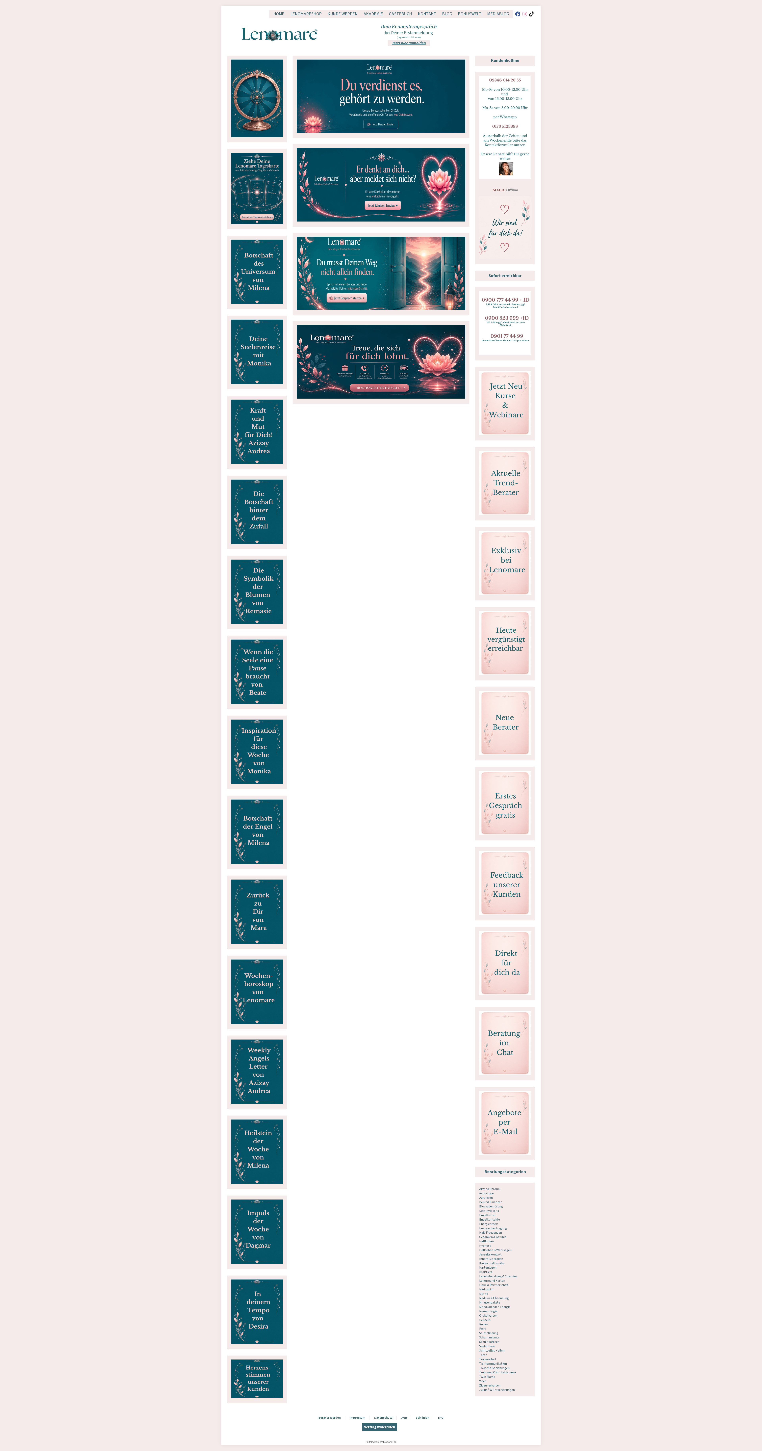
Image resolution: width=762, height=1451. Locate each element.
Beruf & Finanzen (490, 1202)
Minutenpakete (489, 1302)
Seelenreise (487, 1346)
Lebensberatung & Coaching (498, 1276)
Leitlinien (422, 1417)
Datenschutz (383, 1417)
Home (278, 14)
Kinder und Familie (491, 1263)
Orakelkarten (488, 1315)
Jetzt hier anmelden (409, 43)
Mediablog (498, 14)
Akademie (373, 14)
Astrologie (486, 1193)
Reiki (482, 1329)
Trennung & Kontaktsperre (497, 1372)
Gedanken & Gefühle (492, 1237)
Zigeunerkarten (489, 1385)
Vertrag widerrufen (379, 1427)
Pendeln (485, 1320)
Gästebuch (400, 14)
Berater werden (329, 1417)
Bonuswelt (469, 14)
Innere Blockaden (491, 1259)
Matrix (483, 1294)
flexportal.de (389, 1442)
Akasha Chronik (489, 1189)
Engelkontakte (489, 1219)
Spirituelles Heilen (491, 1350)
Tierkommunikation (493, 1363)
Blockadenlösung (491, 1206)
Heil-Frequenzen (490, 1232)
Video (483, 1381)
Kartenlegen (487, 1267)
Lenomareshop (306, 14)
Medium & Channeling (494, 1298)
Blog (447, 14)
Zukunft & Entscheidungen (497, 1390)
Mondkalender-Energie (494, 1307)
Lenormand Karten (492, 1281)
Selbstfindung (488, 1333)
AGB (404, 1417)
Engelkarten (487, 1215)
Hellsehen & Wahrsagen (495, 1250)
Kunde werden (343, 14)
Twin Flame (487, 1377)
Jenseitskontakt (490, 1254)
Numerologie (488, 1311)
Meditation (486, 1289)
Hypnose (485, 1246)
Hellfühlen (486, 1241)
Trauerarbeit (487, 1359)
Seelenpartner (489, 1342)
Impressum (357, 1417)
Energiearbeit (488, 1224)
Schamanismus (489, 1337)
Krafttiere (486, 1272)
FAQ (441, 1417)
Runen (483, 1324)
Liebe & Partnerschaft (493, 1285)
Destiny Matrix (489, 1211)
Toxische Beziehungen (494, 1368)
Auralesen (486, 1198)
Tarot (483, 1355)
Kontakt (427, 14)
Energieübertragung (493, 1228)
